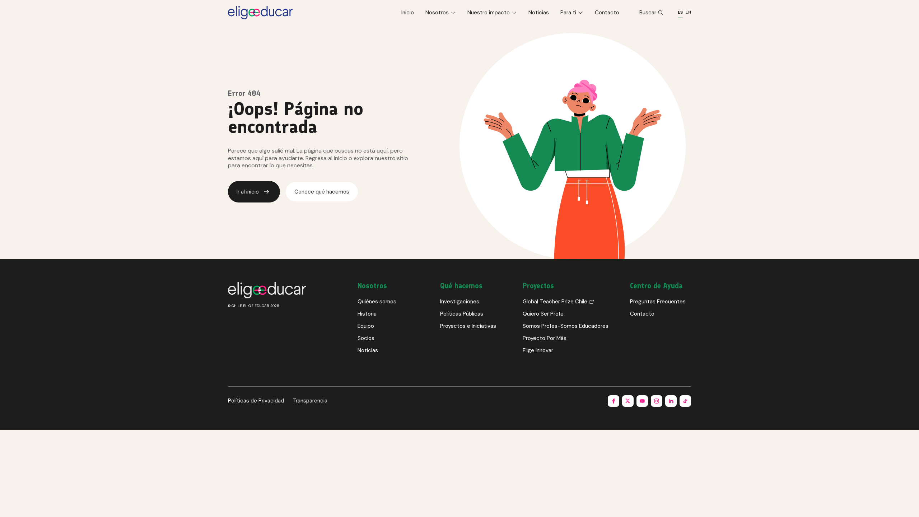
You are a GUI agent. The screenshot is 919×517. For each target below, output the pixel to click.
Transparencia (310, 400)
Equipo (366, 326)
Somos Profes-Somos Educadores (565, 326)
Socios (366, 338)
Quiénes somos (377, 301)
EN (688, 12)
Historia (367, 313)
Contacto (607, 12)
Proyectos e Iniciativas (468, 326)
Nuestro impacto (488, 12)
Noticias (538, 12)
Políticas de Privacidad (256, 400)
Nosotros (437, 12)
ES (680, 12)
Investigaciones (459, 301)
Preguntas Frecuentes (658, 301)
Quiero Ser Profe (543, 313)
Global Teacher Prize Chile (555, 301)
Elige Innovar (538, 350)
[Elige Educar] (260, 12)
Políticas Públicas (461, 313)
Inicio (407, 12)
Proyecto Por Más (544, 338)
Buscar (647, 12)
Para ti (568, 12)
